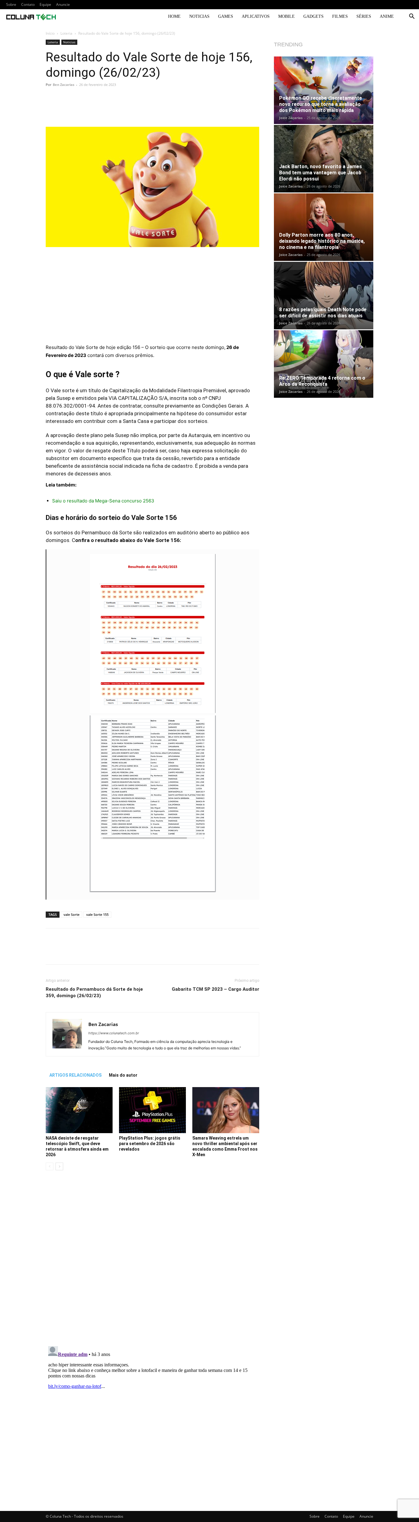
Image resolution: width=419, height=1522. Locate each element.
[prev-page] (49, 1166)
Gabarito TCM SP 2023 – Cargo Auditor (215, 989)
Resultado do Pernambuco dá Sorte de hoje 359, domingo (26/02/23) (94, 992)
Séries (363, 16)
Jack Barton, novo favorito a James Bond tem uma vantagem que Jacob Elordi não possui (320, 173)
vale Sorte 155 (97, 914)
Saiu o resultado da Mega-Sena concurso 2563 (103, 501)
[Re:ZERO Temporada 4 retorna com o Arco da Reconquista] (323, 364)
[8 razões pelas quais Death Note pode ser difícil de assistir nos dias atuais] (323, 295)
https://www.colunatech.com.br (113, 1033)
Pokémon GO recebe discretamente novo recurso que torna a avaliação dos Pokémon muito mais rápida (320, 104)
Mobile (286, 16)
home (174, 16)
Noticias (199, 16)
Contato (28, 4)
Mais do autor (123, 1075)
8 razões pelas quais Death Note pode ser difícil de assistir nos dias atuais (323, 313)
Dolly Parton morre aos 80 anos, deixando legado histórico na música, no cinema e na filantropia (322, 241)
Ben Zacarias (63, 84)
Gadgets (313, 16)
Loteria (66, 33)
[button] (411, 17)
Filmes (340, 16)
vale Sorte (71, 914)
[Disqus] (152, 1261)
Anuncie (63, 4)
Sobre (11, 4)
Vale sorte (63, 390)
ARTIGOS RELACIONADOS (75, 1075)
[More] (236, 109)
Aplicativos (256, 16)
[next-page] (59, 1166)
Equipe (45, 4)
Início (50, 33)
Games (225, 16)
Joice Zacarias (290, 117)
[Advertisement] (152, 298)
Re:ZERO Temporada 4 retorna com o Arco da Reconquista (322, 381)
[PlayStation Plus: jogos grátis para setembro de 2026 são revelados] (152, 1110)
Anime (387, 16)
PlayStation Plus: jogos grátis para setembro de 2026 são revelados (149, 1144)
